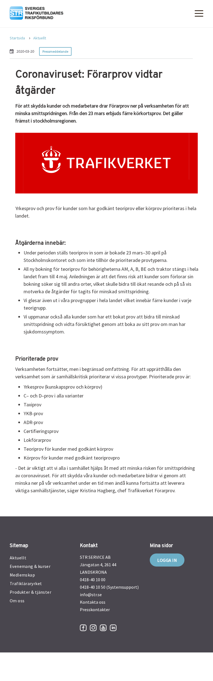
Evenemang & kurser (30, 566)
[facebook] (83, 627)
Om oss (17, 600)
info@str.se (91, 594)
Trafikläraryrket (26, 583)
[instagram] (93, 627)
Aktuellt (39, 38)
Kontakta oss (92, 602)
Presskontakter (95, 609)
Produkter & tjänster (30, 592)
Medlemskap (22, 575)
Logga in (167, 560)
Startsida (17, 38)
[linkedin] (113, 627)
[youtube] (103, 627)
